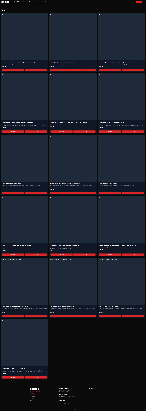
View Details (13, 70)
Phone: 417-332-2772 (64, 390)
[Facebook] (92, 391)
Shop (39, 1)
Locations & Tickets (16, 1)
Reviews (34, 1)
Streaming (25, 1)
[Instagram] (97, 391)
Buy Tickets (139, 1)
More (50, 1)
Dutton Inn (45, 1)
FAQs (31, 400)
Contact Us (32, 398)
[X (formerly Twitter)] (94, 391)
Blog (30, 1)
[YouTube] (89, 391)
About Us (32, 396)
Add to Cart (36, 70)
